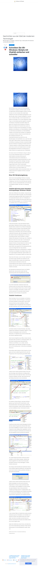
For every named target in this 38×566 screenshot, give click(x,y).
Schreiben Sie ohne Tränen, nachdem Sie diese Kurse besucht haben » (25, 556)
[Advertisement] (19, 10)
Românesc (19, 561)
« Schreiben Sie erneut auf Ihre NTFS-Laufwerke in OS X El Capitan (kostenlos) (14, 556)
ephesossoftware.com (12, 563)
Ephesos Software (20, 1)
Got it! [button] (28, 563)
